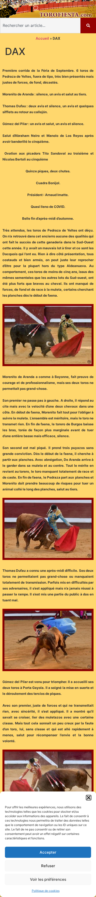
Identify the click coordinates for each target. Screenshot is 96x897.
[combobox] (40, 25)
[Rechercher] (88, 25)
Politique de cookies (46, 891)
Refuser (48, 865)
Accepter (48, 852)
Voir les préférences (48, 879)
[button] (88, 797)
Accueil (42, 38)
